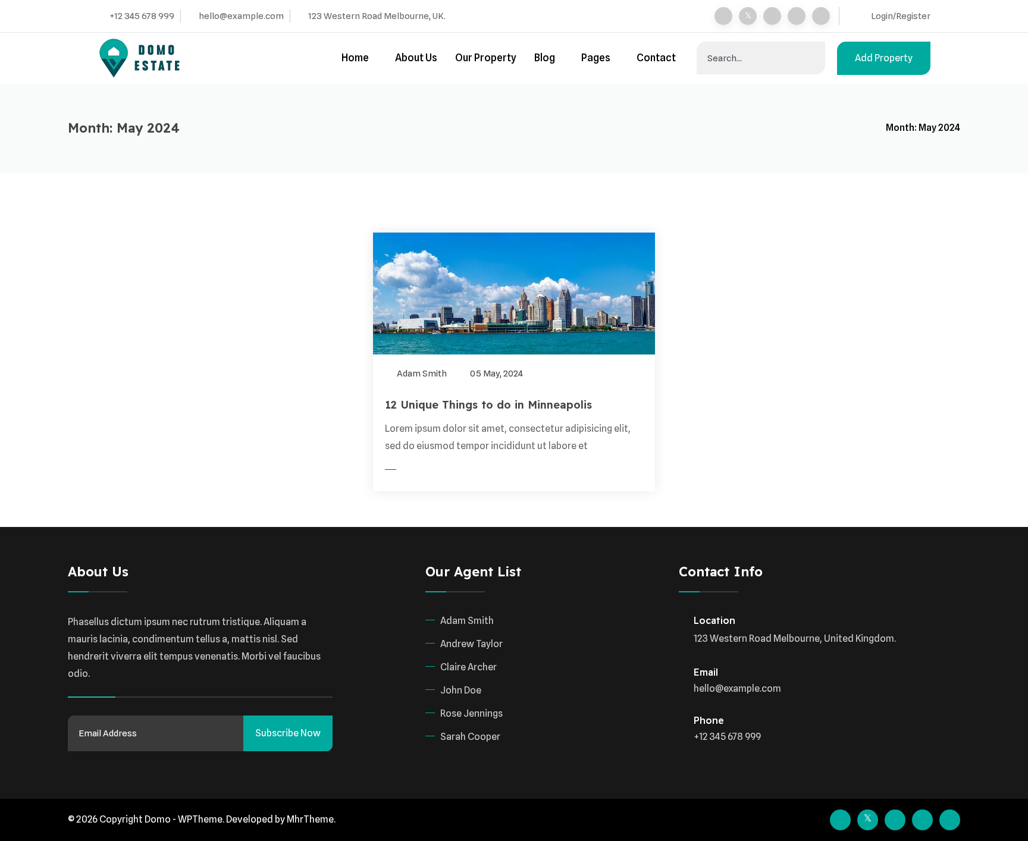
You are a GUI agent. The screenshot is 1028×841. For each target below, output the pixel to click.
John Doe (460, 690)
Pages (595, 58)
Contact (656, 58)
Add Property (884, 58)
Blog (544, 58)
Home (355, 58)
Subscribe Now (288, 733)
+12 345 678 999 (141, 16)
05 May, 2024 (495, 373)
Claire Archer (468, 667)
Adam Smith (421, 373)
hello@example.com (241, 16)
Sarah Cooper (470, 736)
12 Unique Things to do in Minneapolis (488, 405)
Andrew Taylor (471, 643)
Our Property (485, 58)
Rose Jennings (471, 713)
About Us (416, 58)
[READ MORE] (414, 470)
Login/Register (900, 16)
